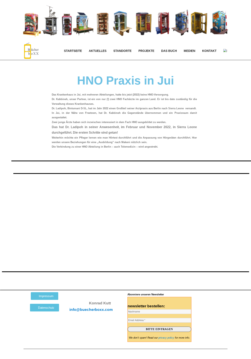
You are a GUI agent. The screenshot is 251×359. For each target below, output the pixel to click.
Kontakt (209, 50)
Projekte (146, 50)
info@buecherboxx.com (91, 310)
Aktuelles (97, 50)
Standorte (122, 50)
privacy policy (166, 337)
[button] (247, 201)
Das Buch (169, 50)
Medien (189, 50)
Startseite (73, 50)
